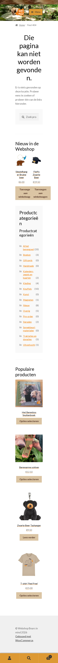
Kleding (27, 283)
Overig (26, 311)
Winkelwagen (45, 655)
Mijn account (9, 658)
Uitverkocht (29, 344)
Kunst (26, 294)
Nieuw (26, 305)
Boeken (27, 254)
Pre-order (28, 316)
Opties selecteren (29, 421)
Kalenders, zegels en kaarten (28, 274)
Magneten (28, 299)
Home (22, 25)
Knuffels (27, 288)
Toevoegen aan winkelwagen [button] (25, 193)
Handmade (28, 266)
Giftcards (27, 260)
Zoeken (29, 658)
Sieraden (27, 322)
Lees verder (29, 537)
